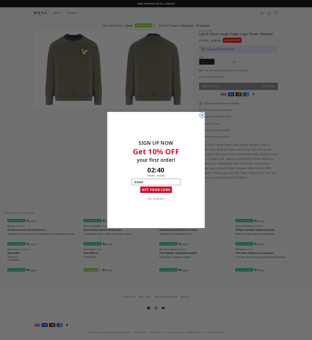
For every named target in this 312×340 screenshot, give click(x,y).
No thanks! (156, 198)
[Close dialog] (202, 115)
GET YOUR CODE (156, 189)
